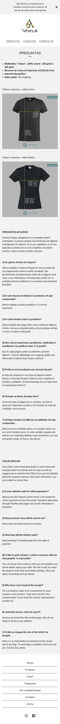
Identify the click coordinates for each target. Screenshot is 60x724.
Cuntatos (29, 41)
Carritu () (46, 41)
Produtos (13, 41)
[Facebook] (34, 715)
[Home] (30, 25)
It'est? (30, 676)
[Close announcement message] (56, 7)
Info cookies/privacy (30, 690)
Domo (30, 663)
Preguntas (30, 683)
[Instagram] (26, 715)
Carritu (30, 704)
